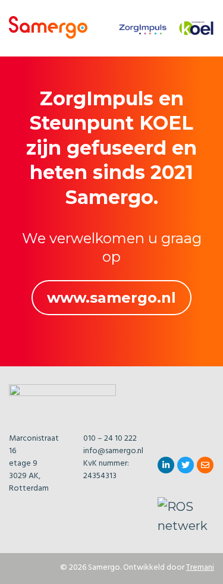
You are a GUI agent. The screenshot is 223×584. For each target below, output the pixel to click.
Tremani (200, 568)
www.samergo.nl (111, 297)
